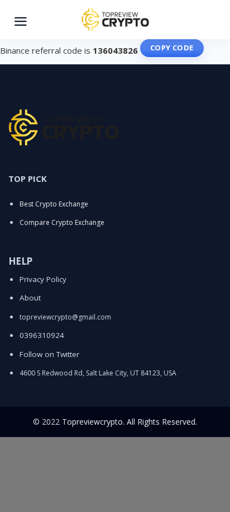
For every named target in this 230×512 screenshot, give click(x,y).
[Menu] (20, 19)
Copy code (172, 48)
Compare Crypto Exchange (62, 222)
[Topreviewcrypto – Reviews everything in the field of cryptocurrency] (115, 19)
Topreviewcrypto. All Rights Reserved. (129, 421)
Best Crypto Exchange (54, 204)
